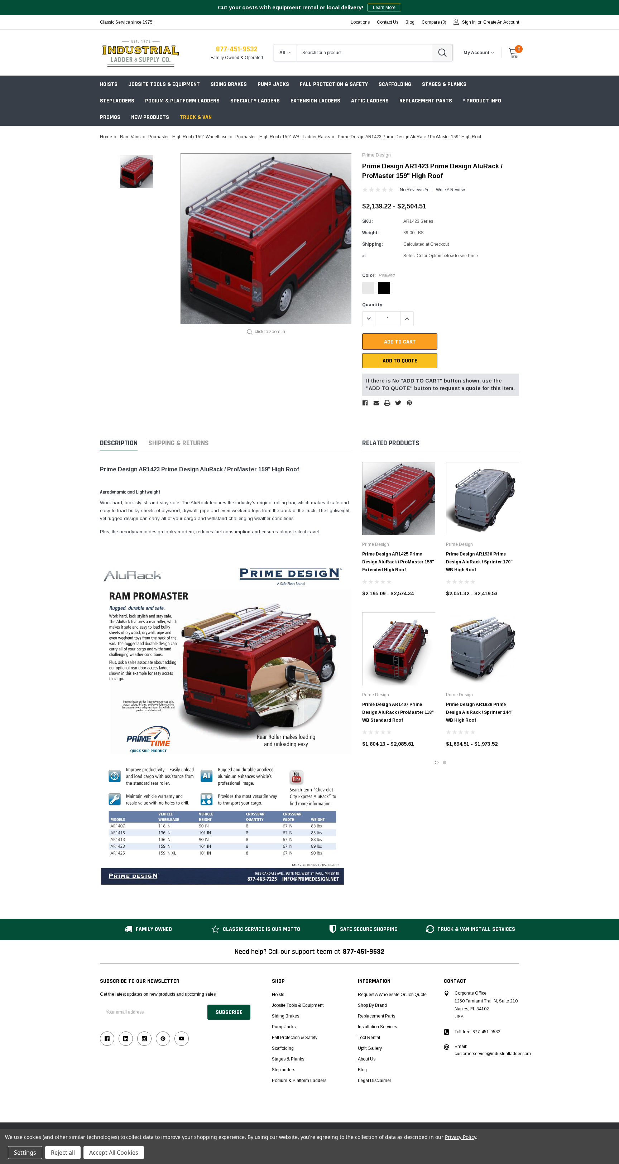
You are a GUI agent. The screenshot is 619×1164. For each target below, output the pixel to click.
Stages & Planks (444, 84)
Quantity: (373, 304)
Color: (378, 275)
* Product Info (482, 101)
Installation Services (377, 1026)
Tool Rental (369, 1037)
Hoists (108, 84)
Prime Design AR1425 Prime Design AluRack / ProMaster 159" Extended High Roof (398, 562)
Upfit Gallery (370, 1048)
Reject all (63, 1152)
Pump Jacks (273, 84)
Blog (362, 1069)
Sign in (469, 22)
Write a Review (450, 189)
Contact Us (387, 22)
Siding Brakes (229, 84)
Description (119, 443)
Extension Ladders (315, 101)
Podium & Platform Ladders (182, 101)
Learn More (384, 7)
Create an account (501, 22)
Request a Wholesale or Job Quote (392, 994)
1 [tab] (436, 762)
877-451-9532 (237, 49)
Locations (360, 22)
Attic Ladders (370, 101)
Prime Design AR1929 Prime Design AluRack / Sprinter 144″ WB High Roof (479, 712)
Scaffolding (395, 84)
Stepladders (117, 101)
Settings (25, 1152)
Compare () (434, 22)
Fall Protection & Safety (334, 84)
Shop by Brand (372, 1005)
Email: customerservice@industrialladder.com (493, 1050)
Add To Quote (400, 361)
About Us (366, 1059)
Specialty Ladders (255, 101)
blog (410, 22)
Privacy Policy (460, 1137)
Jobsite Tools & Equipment (164, 84)
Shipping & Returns (178, 443)
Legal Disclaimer (374, 1080)
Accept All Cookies (113, 1152)
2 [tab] (444, 762)
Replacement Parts (425, 101)
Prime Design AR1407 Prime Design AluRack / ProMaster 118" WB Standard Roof (398, 712)
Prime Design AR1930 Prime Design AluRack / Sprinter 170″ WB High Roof (479, 562)
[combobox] (364, 52)
